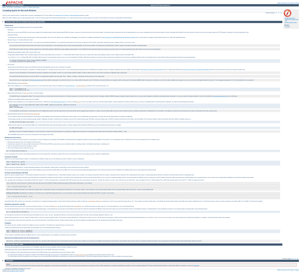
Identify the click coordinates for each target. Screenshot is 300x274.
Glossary (292, 3)
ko (281, 12)
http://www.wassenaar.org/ (220, 96)
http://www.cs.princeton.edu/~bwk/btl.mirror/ (152, 69)
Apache (4, 7)
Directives (284, 3)
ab (60, 206)
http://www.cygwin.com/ (37, 80)
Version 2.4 (24, 7)
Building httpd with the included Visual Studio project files (291, 19)
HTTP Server (10, 7)
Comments (287, 26)
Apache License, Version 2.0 (17, 271)
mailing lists (196, 265)
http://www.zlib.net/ (70, 85)
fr (278, 12)
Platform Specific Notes (34, 7)
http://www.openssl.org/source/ (58, 101)
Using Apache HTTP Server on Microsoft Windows (67, 15)
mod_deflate (23, 83)
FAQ (288, 3)
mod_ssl (26, 93)
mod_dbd (26, 114)
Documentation (17, 7)
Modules (279, 3)
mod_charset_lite (81, 254)
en (276, 12)
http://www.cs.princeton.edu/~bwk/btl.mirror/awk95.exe (196, 69)
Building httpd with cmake (291, 22)
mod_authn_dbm (35, 114)
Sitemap (297, 3)
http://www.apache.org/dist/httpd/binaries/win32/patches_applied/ (119, 37)
